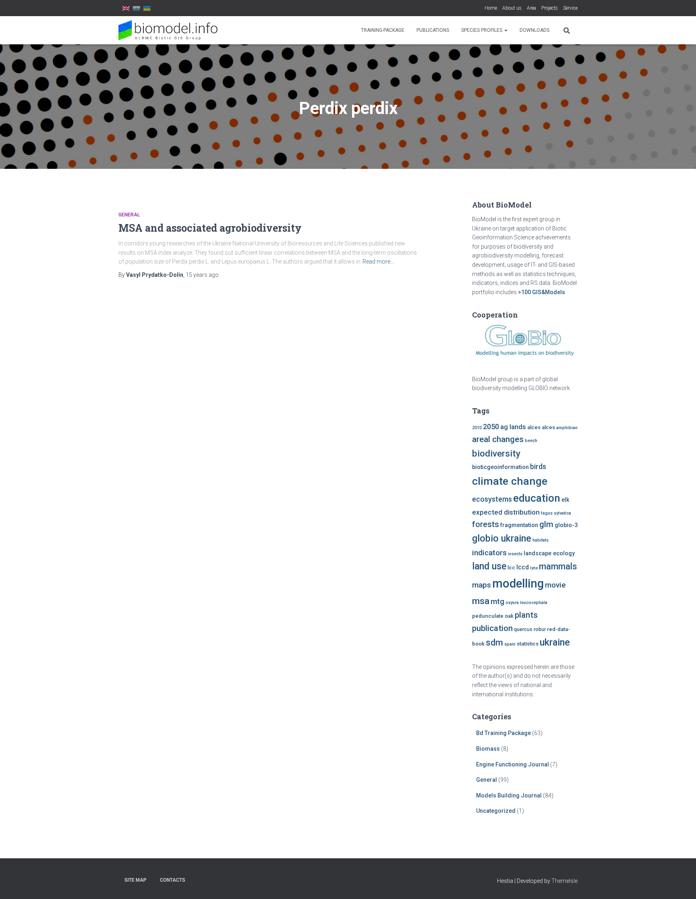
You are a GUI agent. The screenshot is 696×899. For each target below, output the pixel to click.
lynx (534, 568)
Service (570, 8)
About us (512, 8)
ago (202, 275)
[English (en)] (126, 8)
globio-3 (566, 525)
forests (485, 524)
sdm (494, 642)
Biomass (488, 748)
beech (531, 440)
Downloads (534, 30)
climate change (509, 481)
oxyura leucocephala (526, 602)
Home (491, 8)
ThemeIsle (564, 881)
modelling (518, 583)
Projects (549, 8)
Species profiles (482, 30)
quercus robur (530, 629)
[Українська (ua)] (147, 8)
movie (555, 585)
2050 (491, 426)
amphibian (567, 427)
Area (531, 8)
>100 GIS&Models (541, 292)
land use (489, 566)
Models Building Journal (509, 795)
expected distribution (506, 512)
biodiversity (496, 453)
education (536, 498)
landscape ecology (549, 553)
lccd (522, 567)
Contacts (172, 880)
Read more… (378, 261)
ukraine (555, 642)
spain (510, 644)
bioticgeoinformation (500, 467)
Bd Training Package (503, 733)
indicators (489, 552)
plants (526, 615)
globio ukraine (501, 538)
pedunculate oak (493, 616)
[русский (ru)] (136, 8)
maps (481, 585)
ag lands (513, 427)
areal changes (498, 439)
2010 (477, 427)
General (129, 215)
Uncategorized (496, 811)
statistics (528, 644)
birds (538, 467)
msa (480, 601)
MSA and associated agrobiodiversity (210, 228)
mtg (497, 601)
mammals (558, 566)
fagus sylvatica (556, 513)
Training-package (382, 30)
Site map (135, 880)
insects (515, 553)
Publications (432, 30)
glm (546, 524)
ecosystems (492, 499)
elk (565, 499)
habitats (540, 540)
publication (492, 628)
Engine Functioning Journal (512, 764)
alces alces (541, 427)
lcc (511, 568)
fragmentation (519, 525)
